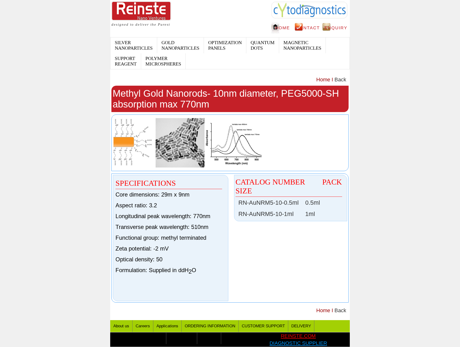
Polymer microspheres (163, 61)
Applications (167, 326)
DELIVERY (301, 326)
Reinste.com (298, 336)
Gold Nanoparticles (180, 45)
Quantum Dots (263, 45)
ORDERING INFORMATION (210, 326)
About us (121, 326)
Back (340, 80)
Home (282, 27)
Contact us (234, 338)
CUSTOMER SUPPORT (263, 326)
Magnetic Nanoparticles (302, 45)
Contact (308, 27)
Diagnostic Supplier (298, 343)
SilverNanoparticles (134, 45)
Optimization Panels (225, 45)
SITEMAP (209, 338)
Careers (143, 326)
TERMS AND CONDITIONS (138, 338)
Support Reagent (126, 61)
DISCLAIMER (181, 338)
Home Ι (324, 80)
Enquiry (335, 27)
